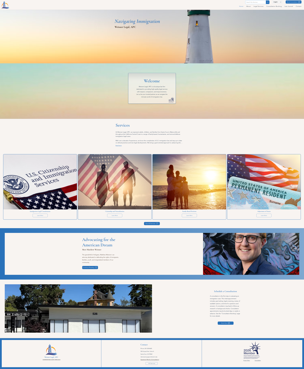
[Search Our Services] (267, 2)
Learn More (40, 215)
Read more (119, 145)
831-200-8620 (148, 348)
